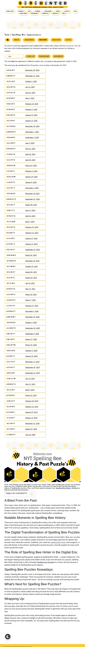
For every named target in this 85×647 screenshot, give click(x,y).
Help (63, 13)
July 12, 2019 (30, 379)
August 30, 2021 (31, 272)
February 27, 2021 (31, 306)
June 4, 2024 (29, 143)
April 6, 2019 (29, 390)
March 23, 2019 (31, 395)
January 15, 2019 (31, 418)
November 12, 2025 (32, 76)
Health (58, 11)
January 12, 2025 (31, 121)
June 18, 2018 (30, 435)
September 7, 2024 (32, 132)
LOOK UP (31, 56)
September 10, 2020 (32, 328)
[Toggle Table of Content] (30, 494)
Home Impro (47, 11)
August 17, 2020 (31, 339)
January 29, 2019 (31, 412)
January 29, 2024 (31, 177)
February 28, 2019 (31, 401)
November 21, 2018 (32, 423)
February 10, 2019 (31, 407)
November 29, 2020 (32, 317)
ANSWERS (29, 40)
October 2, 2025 (31, 81)
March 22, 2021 (31, 295)
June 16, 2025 (30, 93)
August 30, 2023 (31, 205)
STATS (68, 40)
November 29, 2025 (32, 70)
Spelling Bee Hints (58, 542)
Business (37, 11)
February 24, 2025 (31, 104)
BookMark (34, 13)
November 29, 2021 (32, 261)
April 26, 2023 (30, 216)
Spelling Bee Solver (63, 488)
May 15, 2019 (30, 384)
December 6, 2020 (32, 311)
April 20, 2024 (30, 160)
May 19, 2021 (30, 289)
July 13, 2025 (30, 87)
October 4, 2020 (31, 323)
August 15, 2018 (31, 429)
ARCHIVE (56, 40)
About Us (55, 13)
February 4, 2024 (31, 171)
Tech (29, 11)
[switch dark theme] (8, 636)
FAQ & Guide (23, 13)
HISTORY (43, 40)
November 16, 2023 (32, 194)
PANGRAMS (44, 56)
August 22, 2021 (31, 278)
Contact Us (45, 13)
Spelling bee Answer (45, 562)
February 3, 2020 (31, 351)
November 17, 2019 (32, 362)
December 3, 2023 (32, 188)
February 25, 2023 (31, 227)
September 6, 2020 (32, 334)
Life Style (67, 11)
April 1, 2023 (29, 222)
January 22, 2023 (31, 244)
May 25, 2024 (30, 149)
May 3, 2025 (29, 98)
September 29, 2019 (32, 367)
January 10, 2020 (31, 356)
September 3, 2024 (32, 138)
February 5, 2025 (31, 109)
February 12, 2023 (31, 233)
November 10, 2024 (32, 126)
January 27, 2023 (31, 238)
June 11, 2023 (30, 210)
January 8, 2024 (31, 182)
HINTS (16, 40)
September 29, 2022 (32, 250)
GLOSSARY (21, 11)
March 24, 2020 (31, 345)
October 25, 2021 (31, 266)
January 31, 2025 (31, 115)
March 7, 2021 (30, 300)
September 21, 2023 (32, 199)
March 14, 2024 (31, 166)
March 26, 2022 (31, 255)
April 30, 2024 (30, 154)
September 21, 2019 (32, 373)
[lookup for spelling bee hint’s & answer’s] (7, 40)
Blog (75, 11)
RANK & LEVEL (10, 11)
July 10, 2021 (30, 283)
